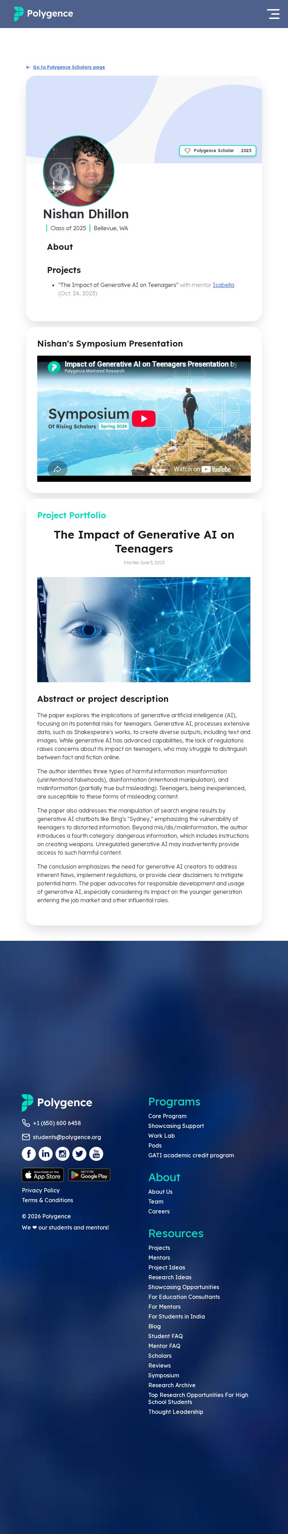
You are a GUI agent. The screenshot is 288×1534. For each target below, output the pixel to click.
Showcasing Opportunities (183, 1286)
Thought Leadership (175, 1411)
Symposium (163, 1375)
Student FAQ (165, 1336)
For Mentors (164, 1306)
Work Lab (161, 1135)
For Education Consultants (184, 1296)
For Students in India (176, 1316)
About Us (160, 1191)
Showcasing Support (176, 1125)
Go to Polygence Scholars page (69, 67)
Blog (154, 1326)
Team (155, 1201)
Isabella (223, 284)
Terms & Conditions (47, 1200)
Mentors (159, 1257)
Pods (155, 1145)
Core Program (167, 1115)
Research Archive (172, 1385)
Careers (159, 1211)
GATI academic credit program (191, 1155)
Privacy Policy (41, 1190)
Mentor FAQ (164, 1345)
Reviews (159, 1365)
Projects (159, 1247)
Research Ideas (169, 1277)
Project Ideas (166, 1267)
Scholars (159, 1355)
